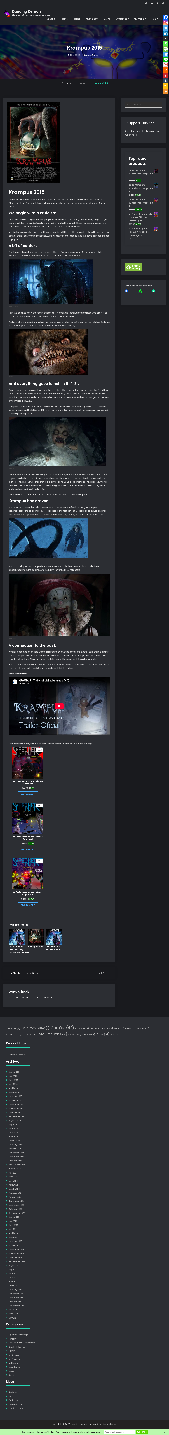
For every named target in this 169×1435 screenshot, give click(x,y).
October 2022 (15, 1257)
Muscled (31, 1034)
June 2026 (13, 1080)
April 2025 (13, 1136)
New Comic (14, 1367)
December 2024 (16, 1152)
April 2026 (13, 1088)
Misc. (153, 19)
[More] (165, 91)
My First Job (53, 1034)
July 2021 (13, 1309)
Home (65, 19)
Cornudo (82, 1028)
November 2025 (16, 1108)
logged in (26, 997)
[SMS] (165, 49)
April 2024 (13, 1184)
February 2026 (15, 1096)
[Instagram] (165, 22)
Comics (62, 1027)
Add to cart (28, 794)
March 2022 (14, 1285)
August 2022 (14, 1265)
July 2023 (13, 1221)
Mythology (92, 19)
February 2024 (15, 1192)
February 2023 (15, 1241)
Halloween (116, 1028)
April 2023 (13, 1233)
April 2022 (13, 1281)
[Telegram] (165, 54)
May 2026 (13, 1084)
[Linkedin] (165, 33)
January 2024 (15, 1197)
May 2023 (13, 1229)
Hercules (130, 1028)
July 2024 (13, 1172)
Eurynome (94, 1029)
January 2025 (15, 1148)
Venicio (88, 1034)
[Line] (165, 59)
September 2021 (16, 1305)
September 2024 (17, 1164)
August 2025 (15, 1120)
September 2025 (17, 1116)
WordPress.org (16, 1408)
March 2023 (14, 1237)
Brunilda (13, 1028)
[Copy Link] (165, 86)
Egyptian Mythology (18, 1334)
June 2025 (13, 1128)
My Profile (139, 19)
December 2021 (16, 1293)
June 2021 (13, 1313)
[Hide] (168, 96)
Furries (104, 1029)
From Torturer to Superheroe (23, 1342)
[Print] (165, 70)
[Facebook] (165, 17)
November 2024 (16, 1156)
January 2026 (15, 1100)
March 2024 (14, 1189)
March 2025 (14, 1140)
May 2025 (13, 1132)
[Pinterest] (165, 75)
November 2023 (16, 1205)
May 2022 (13, 1277)
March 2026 (14, 1092)
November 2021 (16, 1297)
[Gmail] (165, 64)
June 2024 (13, 1176)
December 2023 (16, 1201)
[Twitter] (165, 28)
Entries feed (14, 1400)
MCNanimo (15, 1034)
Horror (77, 19)
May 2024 (13, 1180)
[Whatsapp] (165, 43)
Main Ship (143, 1028)
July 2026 (13, 1076)
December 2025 (16, 1104)
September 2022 (17, 1261)
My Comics (122, 19)
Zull (114, 1034)
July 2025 (13, 1124)
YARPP (25, 952)
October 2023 (15, 1209)
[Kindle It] (165, 38)
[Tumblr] (165, 80)
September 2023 (17, 1213)
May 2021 (13, 1317)
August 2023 (15, 1217)
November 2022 (16, 1253)
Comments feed (17, 1404)
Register (13, 1392)
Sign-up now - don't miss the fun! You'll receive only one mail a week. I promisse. (61, 1432)
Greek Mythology (17, 1346)
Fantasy (12, 1338)
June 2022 (13, 1273)
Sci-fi (107, 19)
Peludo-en (74, 1034)
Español (51, 19)
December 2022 (16, 1249)
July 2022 (13, 1269)
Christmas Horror (36, 1028)
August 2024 (15, 1168)
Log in (11, 1396)
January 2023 (15, 1245)
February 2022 (15, 1289)
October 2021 (15, 1301)
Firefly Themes (109, 1424)
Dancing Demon (26, 11)
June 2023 (13, 1225)
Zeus (103, 1034)
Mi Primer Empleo (17, 1054)
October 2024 (15, 1160)
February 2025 (15, 1144)
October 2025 (15, 1112)
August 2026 (15, 1072)
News (11, 1371)
